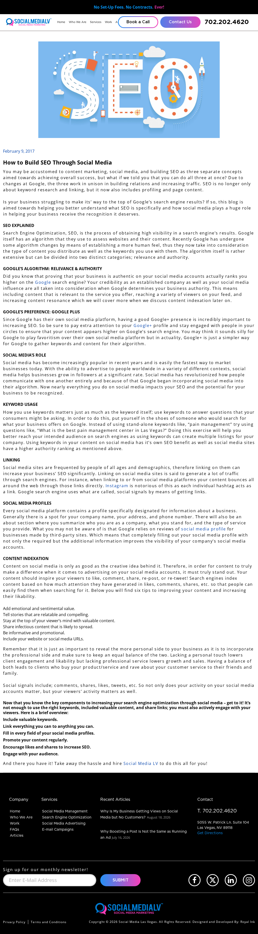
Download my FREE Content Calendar (129, 497)
